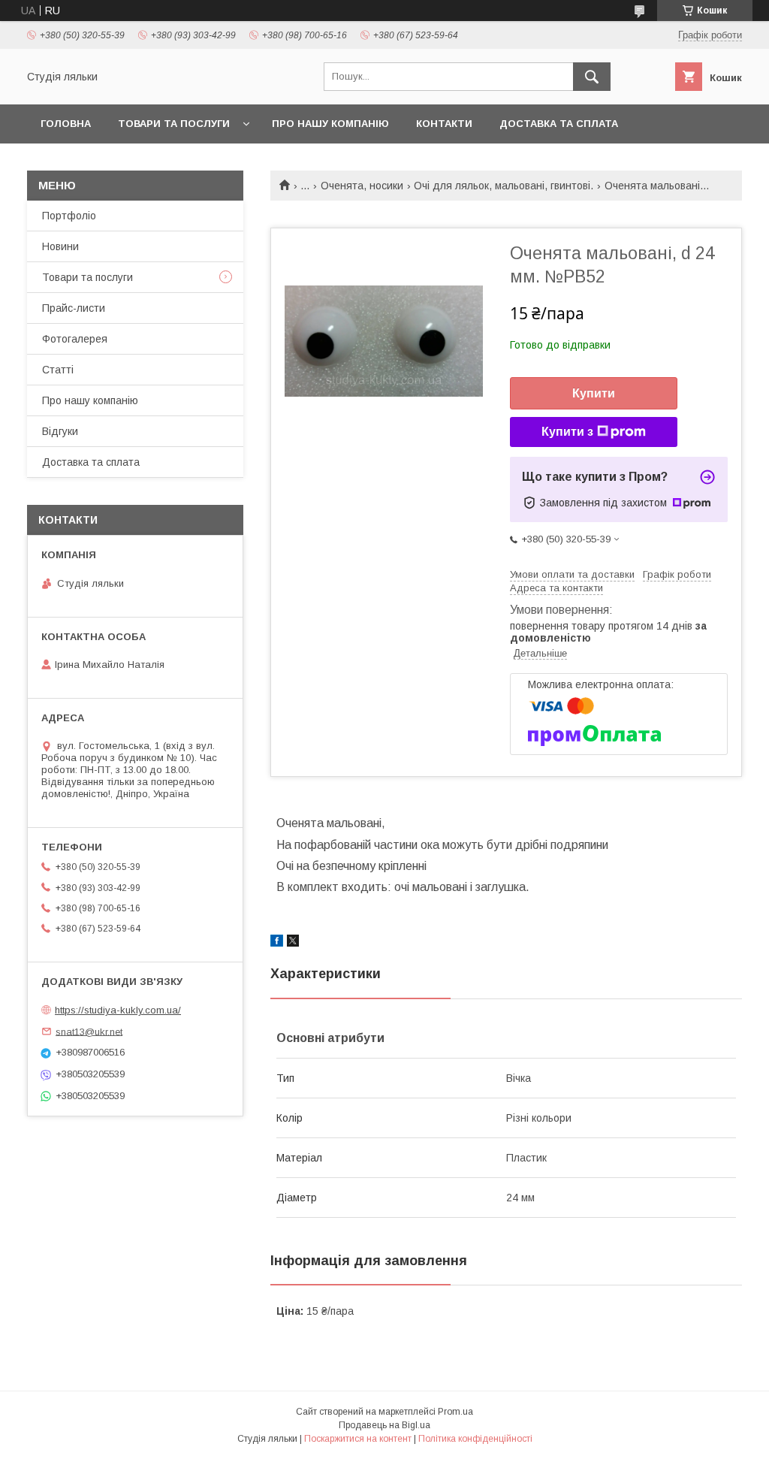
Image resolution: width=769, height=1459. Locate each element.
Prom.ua (455, 1411)
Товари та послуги (174, 123)
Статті (58, 370)
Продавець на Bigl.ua (384, 1425)
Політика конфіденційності (475, 1438)
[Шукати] (592, 76)
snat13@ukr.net (89, 1031)
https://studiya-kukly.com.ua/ (118, 1010)
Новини (60, 246)
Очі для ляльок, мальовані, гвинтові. (503, 186)
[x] (293, 943)
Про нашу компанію (330, 123)
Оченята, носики (362, 186)
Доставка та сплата (558, 123)
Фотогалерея (74, 339)
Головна (66, 123)
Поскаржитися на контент (358, 1438)
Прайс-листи (73, 308)
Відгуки (60, 431)
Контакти (444, 123)
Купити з (567, 431)
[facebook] (276, 943)
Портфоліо (69, 216)
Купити (593, 393)
